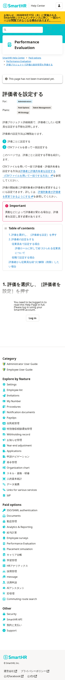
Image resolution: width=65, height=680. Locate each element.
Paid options (35, 57)
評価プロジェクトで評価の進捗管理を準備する (29, 64)
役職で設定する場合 (23, 257)
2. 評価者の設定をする (21, 239)
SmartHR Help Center (14, 57)
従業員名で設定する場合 (26, 244)
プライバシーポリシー (35, 671)
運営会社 (10, 671)
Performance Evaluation (18, 61)
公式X (32, 676)
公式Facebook (14, 676)
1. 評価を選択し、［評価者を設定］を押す (33, 234)
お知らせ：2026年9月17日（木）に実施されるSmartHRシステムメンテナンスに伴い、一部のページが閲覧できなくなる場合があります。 (32, 17)
